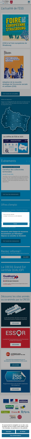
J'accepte (8, 431)
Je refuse (22, 431)
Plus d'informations (15, 435)
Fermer (15, 223)
